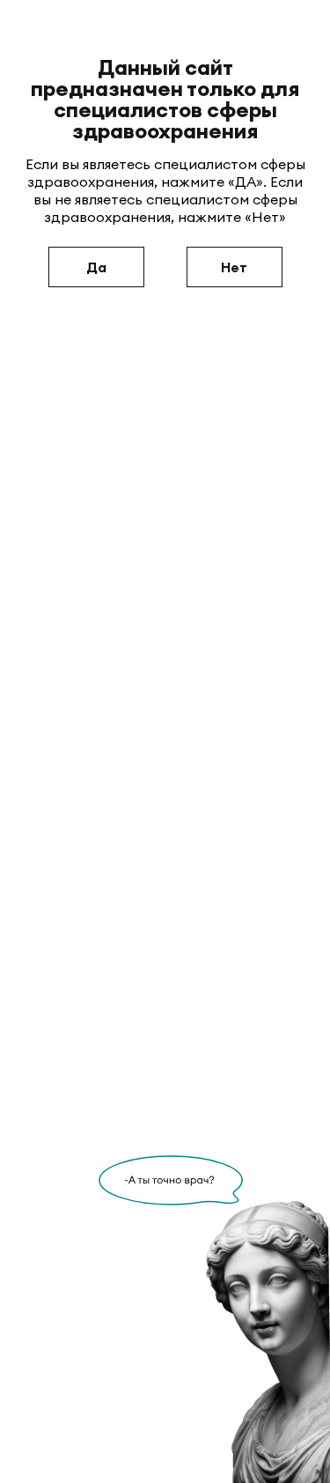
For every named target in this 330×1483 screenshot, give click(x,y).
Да (96, 267)
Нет (234, 267)
